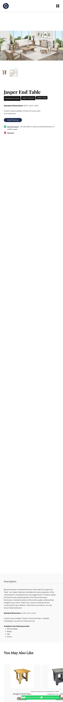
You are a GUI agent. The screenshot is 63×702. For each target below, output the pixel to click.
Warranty (10, 133)
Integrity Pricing (13, 127)
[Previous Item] (2, 45)
